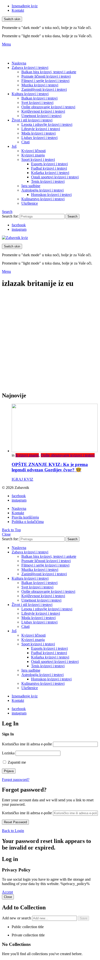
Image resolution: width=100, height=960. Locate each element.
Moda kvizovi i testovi (38, 133)
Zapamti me (16, 762)
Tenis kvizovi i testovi (48, 181)
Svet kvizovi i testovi (37, 103)
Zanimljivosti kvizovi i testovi (44, 89)
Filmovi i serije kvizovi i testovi (45, 81)
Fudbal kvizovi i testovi (49, 168)
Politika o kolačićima (28, 522)
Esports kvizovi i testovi (49, 164)
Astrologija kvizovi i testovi (42, 190)
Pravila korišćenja (25, 517)
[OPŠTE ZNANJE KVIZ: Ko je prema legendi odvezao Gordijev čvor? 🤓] (55, 428)
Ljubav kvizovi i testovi (39, 138)
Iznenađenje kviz (25, 6)
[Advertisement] (50, 342)
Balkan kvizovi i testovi (39, 98)
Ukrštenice (29, 203)
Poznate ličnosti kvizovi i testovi (46, 76)
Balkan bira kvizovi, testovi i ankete (48, 72)
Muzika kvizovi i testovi (39, 85)
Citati (25, 142)
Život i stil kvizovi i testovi (32, 120)
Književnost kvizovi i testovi (43, 111)
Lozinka (8, 753)
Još (14, 146)
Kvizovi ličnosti (33, 151)
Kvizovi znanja (33, 155)
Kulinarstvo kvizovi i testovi (43, 199)
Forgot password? (15, 779)
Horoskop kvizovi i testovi (51, 194)
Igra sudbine (30, 186)
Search (72, 216)
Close (6, 534)
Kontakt (18, 10)
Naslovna (19, 63)
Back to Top (11, 530)
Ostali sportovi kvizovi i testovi (55, 177)
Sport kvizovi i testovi (38, 159)
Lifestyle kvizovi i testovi (40, 129)
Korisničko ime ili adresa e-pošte (27, 744)
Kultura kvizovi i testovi (30, 94)
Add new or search (17, 918)
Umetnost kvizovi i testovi (41, 116)
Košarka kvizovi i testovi (50, 173)
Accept (7, 892)
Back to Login (13, 831)
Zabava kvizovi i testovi (30, 67)
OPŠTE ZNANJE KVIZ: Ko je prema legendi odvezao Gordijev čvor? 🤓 (50, 467)
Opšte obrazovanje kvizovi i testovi (48, 107)
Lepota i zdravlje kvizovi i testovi (46, 124)
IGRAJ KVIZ (22, 479)
